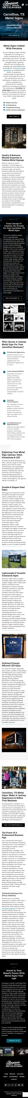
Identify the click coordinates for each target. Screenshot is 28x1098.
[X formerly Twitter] (15, 1085)
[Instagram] (9, 1085)
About (5, 1077)
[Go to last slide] (1, 1051)
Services (12, 1074)
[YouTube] (19, 1085)
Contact (14, 1079)
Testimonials (13, 1077)
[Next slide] (27, 1051)
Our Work (20, 1074)
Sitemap (8, 1093)
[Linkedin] (22, 1085)
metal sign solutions (8, 908)
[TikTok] (12, 1085)
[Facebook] (5, 1085)
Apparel (22, 1077)
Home (6, 1074)
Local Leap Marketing (16, 1094)
